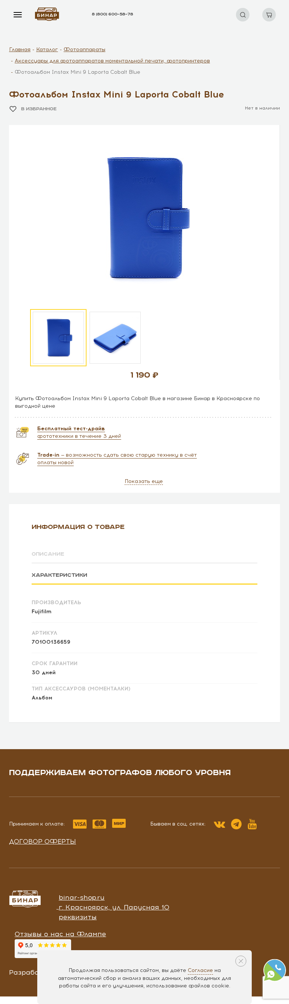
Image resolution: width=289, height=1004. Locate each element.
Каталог (47, 49)
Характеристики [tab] (59, 575)
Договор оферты (42, 841)
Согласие (200, 970)
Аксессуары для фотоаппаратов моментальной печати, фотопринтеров (112, 61)
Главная (19, 49)
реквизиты (78, 917)
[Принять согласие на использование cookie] (240, 961)
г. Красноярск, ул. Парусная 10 (114, 907)
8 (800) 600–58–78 (112, 14)
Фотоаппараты (84, 49)
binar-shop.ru (82, 897)
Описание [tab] (48, 554)
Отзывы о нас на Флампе (60, 934)
